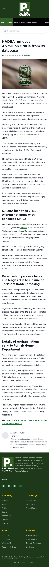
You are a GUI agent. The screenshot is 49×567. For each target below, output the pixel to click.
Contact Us (6, 539)
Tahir (4, 55)
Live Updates (31, 500)
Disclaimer (30, 547)
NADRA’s (8, 374)
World (4, 504)
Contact (17, 562)
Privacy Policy (31, 539)
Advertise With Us (9, 547)
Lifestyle (5, 523)
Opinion (5, 520)
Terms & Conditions (33, 543)
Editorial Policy (31, 535)
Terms (31, 562)
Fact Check (30, 504)
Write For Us (7, 543)
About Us (5, 535)
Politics (4, 508)
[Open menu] (4, 9)
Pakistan (27, 55)
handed (23, 227)
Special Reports (32, 508)
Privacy (24, 562)
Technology (6, 516)
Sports (4, 512)
